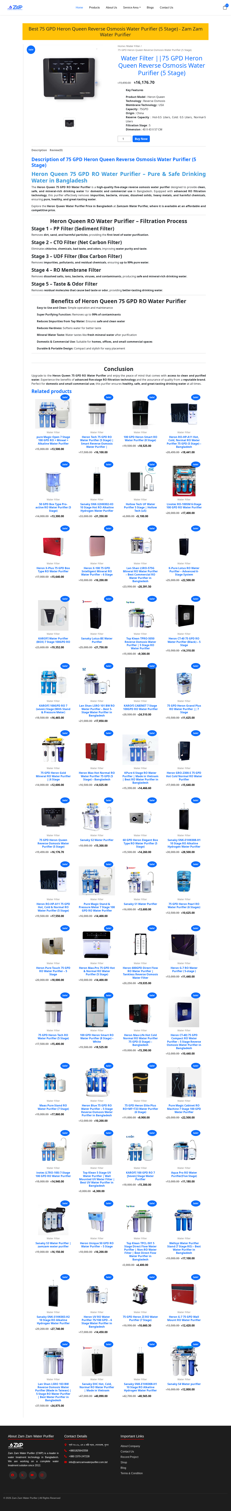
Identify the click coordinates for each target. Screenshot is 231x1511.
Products (94, 7)
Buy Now (141, 139)
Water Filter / (134, 46)
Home (79, 7)
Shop (124, 1462)
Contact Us (166, 7)
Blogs (150, 7)
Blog (123, 1467)
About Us (111, 7)
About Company (130, 1446)
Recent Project (129, 1457)
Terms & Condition (132, 1473)
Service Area (130, 7)
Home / (122, 46)
